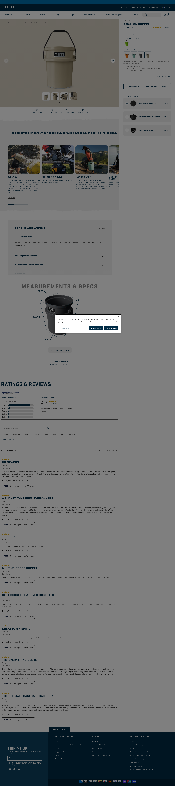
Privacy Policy (78, 321)
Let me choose (65, 328)
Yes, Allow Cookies (111, 328)
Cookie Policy (87, 321)
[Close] (118, 317)
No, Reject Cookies (96, 328)
